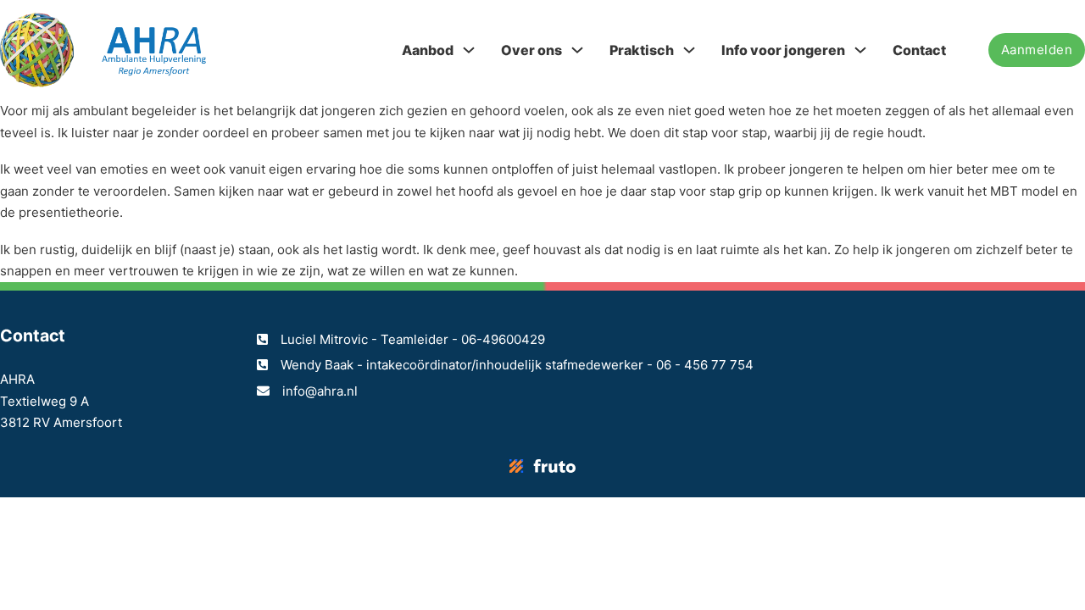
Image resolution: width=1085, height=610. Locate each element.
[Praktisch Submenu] (689, 50)
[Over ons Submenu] (577, 50)
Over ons (531, 50)
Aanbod (427, 50)
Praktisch (641, 50)
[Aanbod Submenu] (469, 50)
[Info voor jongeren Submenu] (860, 50)
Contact (919, 50)
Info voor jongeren (783, 50)
